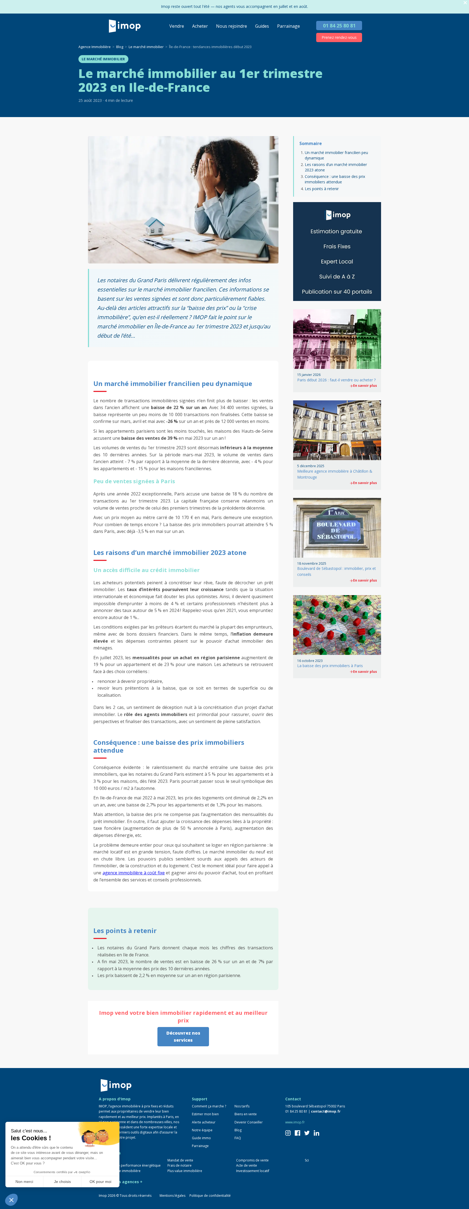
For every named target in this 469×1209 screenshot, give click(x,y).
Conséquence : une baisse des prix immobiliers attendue (335, 179)
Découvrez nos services (183, 1036)
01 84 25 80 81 (339, 25)
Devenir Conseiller (248, 1122)
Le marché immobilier (103, 58)
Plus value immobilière (184, 1171)
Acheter (200, 26)
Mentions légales (172, 1195)
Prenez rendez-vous (339, 37)
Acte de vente (246, 1165)
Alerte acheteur (204, 1122)
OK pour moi (100, 1181)
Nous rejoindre (231, 26)
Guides (262, 26)
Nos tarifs (241, 1106)
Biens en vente (245, 1114)
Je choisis (62, 1181)
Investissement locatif (252, 1171)
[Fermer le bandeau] (465, 3)
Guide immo (201, 1138)
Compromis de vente (252, 1160)
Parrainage (288, 26)
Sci (307, 1160)
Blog (238, 1130)
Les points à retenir (322, 188)
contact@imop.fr (326, 1111)
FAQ (237, 1138)
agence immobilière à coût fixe (134, 873)
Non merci (24, 1181)
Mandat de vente (180, 1160)
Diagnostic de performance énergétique (130, 1165)
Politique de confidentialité (210, 1195)
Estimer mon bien (205, 1114)
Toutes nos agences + (120, 1181)
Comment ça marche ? (209, 1106)
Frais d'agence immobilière (120, 1171)
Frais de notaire (179, 1165)
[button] (11, 1199)
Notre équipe (202, 1130)
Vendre (176, 26)
